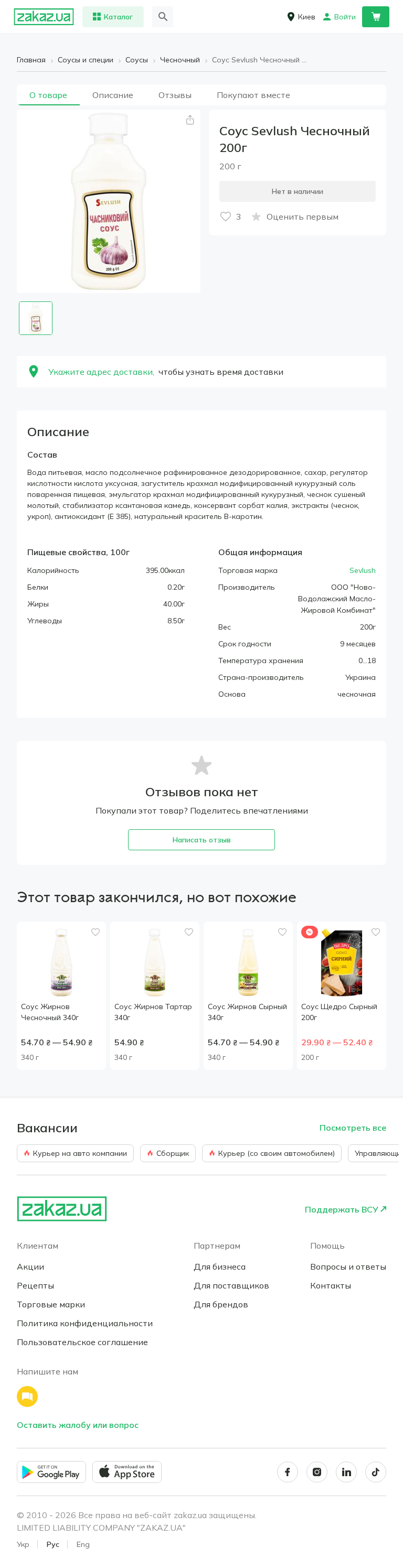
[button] (189, 120)
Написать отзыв (202, 840)
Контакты (330, 1285)
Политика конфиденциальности (85, 1323)
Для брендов (221, 1304)
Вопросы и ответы (348, 1266)
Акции (30, 1266)
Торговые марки (51, 1304)
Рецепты (35, 1285)
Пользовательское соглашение (82, 1342)
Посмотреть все (353, 1127)
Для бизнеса (220, 1266)
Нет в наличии (297, 191)
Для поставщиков (231, 1285)
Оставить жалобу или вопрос (78, 1425)
